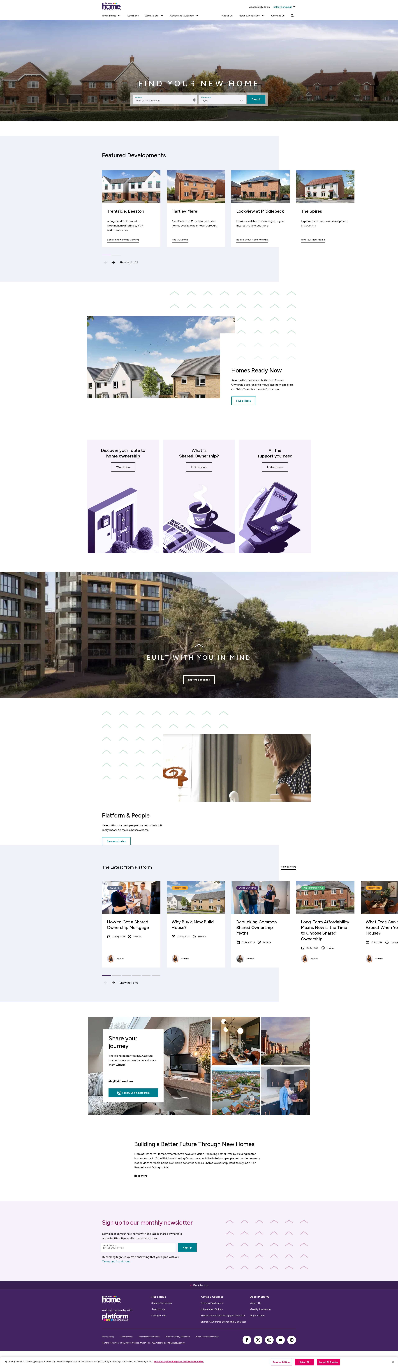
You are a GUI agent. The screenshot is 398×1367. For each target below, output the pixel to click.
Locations (133, 15)
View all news (288, 866)
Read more (140, 1176)
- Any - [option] (205, 100)
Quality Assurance (260, 1309)
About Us (227, 15)
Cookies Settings (281, 1362)
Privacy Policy (108, 1337)
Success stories (116, 841)
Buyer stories (257, 1315)
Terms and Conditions (116, 1261)
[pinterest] (291, 1340)
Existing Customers (212, 1303)
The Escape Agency (175, 1343)
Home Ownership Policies (207, 1337)
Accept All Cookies (328, 1362)
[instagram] (269, 1340)
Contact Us (278, 15)
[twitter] (258, 1340)
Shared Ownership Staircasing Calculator (223, 1322)
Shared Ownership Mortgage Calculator (223, 1315)
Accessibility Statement (149, 1337)
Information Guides (212, 1309)
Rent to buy (158, 1309)
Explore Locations (199, 679)
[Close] (393, 1361)
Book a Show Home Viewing (123, 239)
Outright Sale (158, 1315)
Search (256, 99)
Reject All (304, 1362)
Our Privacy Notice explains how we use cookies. (179, 1361)
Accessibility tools (259, 6)
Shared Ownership (161, 1303)
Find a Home (243, 400)
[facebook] (247, 1340)
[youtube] (280, 1340)
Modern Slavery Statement (178, 1337)
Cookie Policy (126, 1337)
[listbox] (222, 99)
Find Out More (180, 239)
